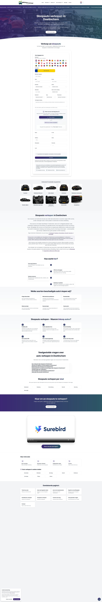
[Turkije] (63, 66)
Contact (70, 2)
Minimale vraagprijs (38, 74)
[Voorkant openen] (25, 188)
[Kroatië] (49, 63)
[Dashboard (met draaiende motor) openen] (51, 200)
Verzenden (51, 157)
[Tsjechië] (52, 63)
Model (53, 79)
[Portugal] (39, 63)
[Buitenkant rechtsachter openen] (76, 188)
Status (53, 84)
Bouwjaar (36, 84)
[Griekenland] (39, 66)
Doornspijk (51, 234)
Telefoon (36, 137)
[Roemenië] (60, 63)
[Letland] (66, 63)
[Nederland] (36, 60)
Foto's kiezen (52, 117)
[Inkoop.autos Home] (25, 2)
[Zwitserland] (41, 66)
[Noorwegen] (44, 66)
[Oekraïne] (47, 66)
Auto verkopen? (59, 2)
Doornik (66, 233)
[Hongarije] (47, 63)
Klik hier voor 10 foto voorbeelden (51, 122)
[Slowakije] (55, 63)
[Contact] (99, 599)
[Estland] (63, 63)
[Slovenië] (57, 66)
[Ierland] (66, 60)
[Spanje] (52, 60)
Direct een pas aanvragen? (51, 446)
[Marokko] (66, 66)
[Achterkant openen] (63, 188)
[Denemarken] (57, 60)
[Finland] (60, 60)
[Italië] (55, 60)
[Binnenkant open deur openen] (38, 200)
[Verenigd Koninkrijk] (39, 60)
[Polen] (44, 63)
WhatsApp (72, 249)
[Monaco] (47, 60)
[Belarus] (52, 66)
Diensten (53, 2)
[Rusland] (60, 66)
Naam (36, 132)
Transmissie (59, 94)
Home (43, 2)
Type (47, 94)
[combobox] (42, 87)
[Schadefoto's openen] (76, 200)
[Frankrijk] (44, 60)
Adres (53, 137)
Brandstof (36, 94)
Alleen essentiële (9, 599)
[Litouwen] (36, 66)
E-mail (53, 132)
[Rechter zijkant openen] (25, 200)
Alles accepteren (17, 599)
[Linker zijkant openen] (51, 188)
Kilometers (37, 89)
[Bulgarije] (57, 63)
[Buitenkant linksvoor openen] (38, 188)
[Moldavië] (49, 66)
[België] (41, 60)
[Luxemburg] (36, 63)
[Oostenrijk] (41, 63)
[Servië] (55, 66)
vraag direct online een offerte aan (52, 250)
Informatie (47, 2)
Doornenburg (61, 233)
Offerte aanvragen (51, 32)
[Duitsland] (49, 60)
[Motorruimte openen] (63, 200)
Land (36, 148)
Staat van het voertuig (55, 89)
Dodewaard (51, 233)
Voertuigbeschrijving (38, 100)
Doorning (70, 233)
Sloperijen (65, 2)
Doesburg (56, 233)
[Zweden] (63, 60)
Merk (36, 79)
